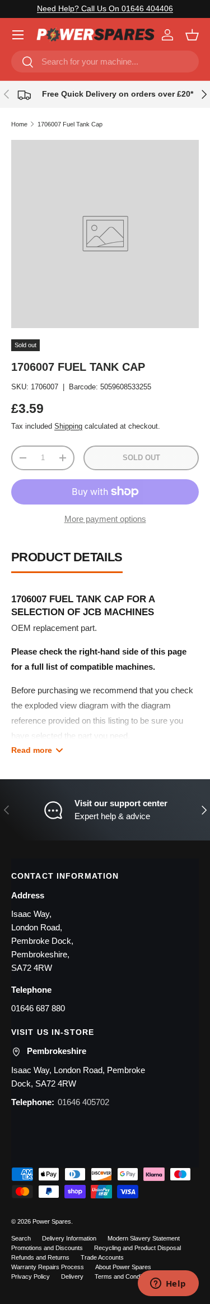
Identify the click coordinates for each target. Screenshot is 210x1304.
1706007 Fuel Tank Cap (70, 124)
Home (19, 124)
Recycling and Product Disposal (137, 1247)
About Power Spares (123, 1267)
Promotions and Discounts (47, 1247)
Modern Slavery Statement (144, 1238)
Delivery (72, 1276)
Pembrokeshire (56, 1051)
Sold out (141, 457)
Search (21, 1238)
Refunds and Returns (40, 1257)
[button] (192, 34)
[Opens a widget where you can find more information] (168, 1284)
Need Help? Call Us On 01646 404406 (105, 8)
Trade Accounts (102, 1257)
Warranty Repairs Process (47, 1267)
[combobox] (105, 61)
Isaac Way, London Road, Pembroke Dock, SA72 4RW (78, 1076)
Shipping (68, 426)
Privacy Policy (30, 1276)
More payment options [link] (105, 519)
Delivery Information (69, 1238)
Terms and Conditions (124, 1276)
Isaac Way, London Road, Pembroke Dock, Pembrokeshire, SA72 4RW (42, 941)
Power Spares (51, 1221)
